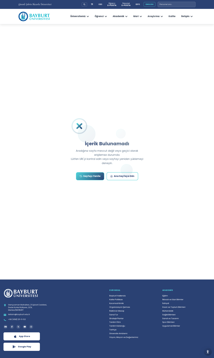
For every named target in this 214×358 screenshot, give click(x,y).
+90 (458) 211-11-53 (17, 319)
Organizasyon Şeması (119, 307)
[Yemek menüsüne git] (92, 4)
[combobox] (177, 4)
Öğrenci (99, 16)
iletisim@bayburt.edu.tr (19, 314)
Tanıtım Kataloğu (117, 326)
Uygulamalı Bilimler (171, 326)
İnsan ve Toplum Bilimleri (173, 307)
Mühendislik (167, 311)
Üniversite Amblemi (118, 333)
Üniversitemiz (78, 16)
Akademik (118, 16)
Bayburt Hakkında (117, 295)
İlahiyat (165, 303)
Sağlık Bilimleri (169, 314)
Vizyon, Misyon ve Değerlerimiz (123, 337)
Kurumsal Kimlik (116, 303)
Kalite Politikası (116, 299)
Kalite (172, 16)
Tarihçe (112, 329)
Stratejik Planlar (116, 318)
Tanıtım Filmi (115, 322)
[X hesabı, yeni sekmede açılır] (18, 327)
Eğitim (165, 295)
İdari (136, 16)
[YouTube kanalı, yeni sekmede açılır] (25, 327)
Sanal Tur (113, 314)
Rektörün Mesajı (116, 311)
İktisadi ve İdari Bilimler (172, 299)
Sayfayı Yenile (91, 176)
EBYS (138, 4)
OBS (100, 4)
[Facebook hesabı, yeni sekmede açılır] (12, 327)
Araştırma (154, 16)
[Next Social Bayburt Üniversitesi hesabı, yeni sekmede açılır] (5, 327)
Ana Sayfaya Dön (124, 176)
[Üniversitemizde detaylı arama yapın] (84, 4)
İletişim (185, 16)
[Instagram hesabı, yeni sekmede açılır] (31, 327)
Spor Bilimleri (168, 322)
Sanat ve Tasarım (170, 318)
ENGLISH (149, 4)
